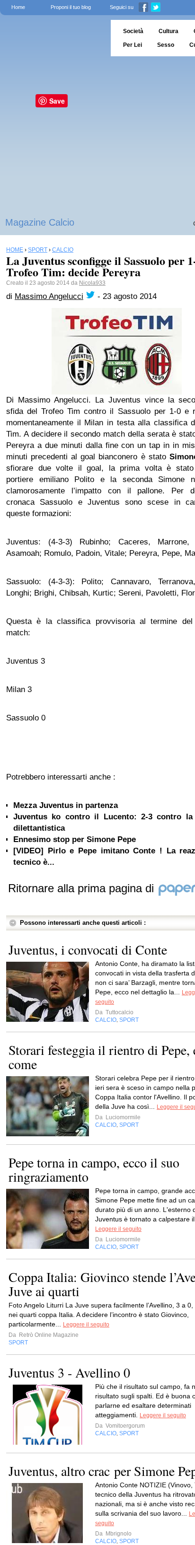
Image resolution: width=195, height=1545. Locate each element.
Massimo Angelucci (49, 296)
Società (133, 31)
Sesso (165, 45)
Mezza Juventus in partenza (65, 805)
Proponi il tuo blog (71, 7)
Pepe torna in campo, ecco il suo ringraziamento (94, 1169)
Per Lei (132, 45)
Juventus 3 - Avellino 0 (69, 1372)
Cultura (168, 31)
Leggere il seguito (118, 1229)
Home (18, 7)
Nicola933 (92, 283)
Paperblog (52, 38)
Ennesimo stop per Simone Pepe (74, 839)
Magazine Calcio (39, 222)
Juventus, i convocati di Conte (88, 949)
